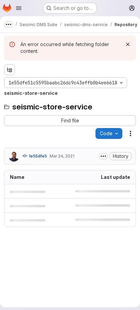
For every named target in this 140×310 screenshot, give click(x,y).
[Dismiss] (128, 44)
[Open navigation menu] (18, 8)
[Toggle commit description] (103, 156)
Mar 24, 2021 (62, 156)
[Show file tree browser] (9, 69)
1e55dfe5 (37, 156)
